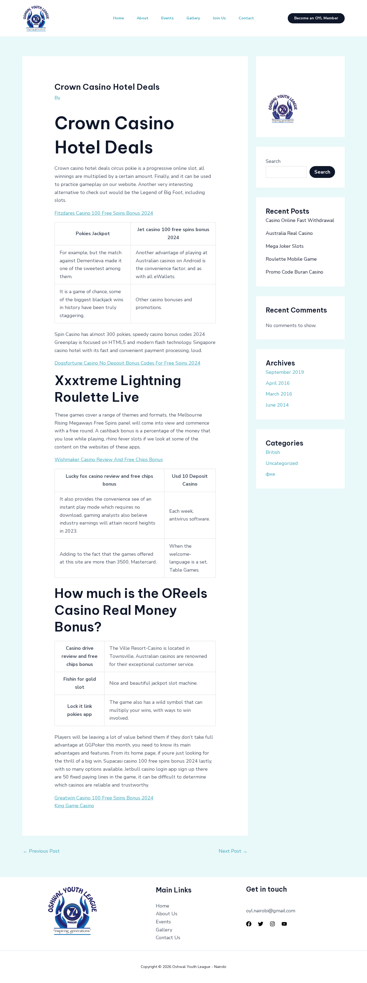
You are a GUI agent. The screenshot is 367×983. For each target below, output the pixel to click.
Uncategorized (282, 463)
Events (167, 18)
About (142, 18)
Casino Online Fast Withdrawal (300, 220)
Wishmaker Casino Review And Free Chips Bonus (109, 459)
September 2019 (285, 372)
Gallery (193, 18)
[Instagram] (272, 924)
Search (273, 161)
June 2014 (277, 405)
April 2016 (278, 383)
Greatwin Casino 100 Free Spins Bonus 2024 (104, 798)
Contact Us (168, 937)
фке (270, 474)
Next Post (233, 851)
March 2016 (279, 394)
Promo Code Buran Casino (294, 272)
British (273, 452)
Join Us (219, 18)
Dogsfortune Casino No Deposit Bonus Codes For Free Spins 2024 (127, 363)
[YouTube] (284, 924)
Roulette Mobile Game (291, 259)
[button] (316, 18)
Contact (246, 18)
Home (118, 18)
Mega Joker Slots (285, 246)
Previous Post (41, 851)
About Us (166, 913)
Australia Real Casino (289, 233)
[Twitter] (260, 924)
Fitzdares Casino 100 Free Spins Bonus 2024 (104, 213)
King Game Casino (74, 805)
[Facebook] (248, 924)
